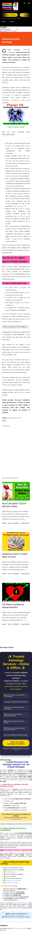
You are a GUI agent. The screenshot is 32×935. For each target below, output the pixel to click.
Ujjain (20, 908)
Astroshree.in (7, 833)
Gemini (21, 67)
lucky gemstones (11, 836)
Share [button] (4, 420)
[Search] (24, 3)
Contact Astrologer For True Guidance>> (15, 327)
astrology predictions (21, 903)
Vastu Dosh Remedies (11, 882)
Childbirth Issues (10, 872)
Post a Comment (14, 523)
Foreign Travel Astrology (13, 880)
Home (4, 21)
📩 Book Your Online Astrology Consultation (16, 743)
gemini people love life (19, 206)
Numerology (19, 15)
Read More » (26, 523)
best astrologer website (18, 928)
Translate (14, 31)
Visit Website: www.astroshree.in (17, 915)
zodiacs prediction (14, 418)
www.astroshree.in (16, 819)
